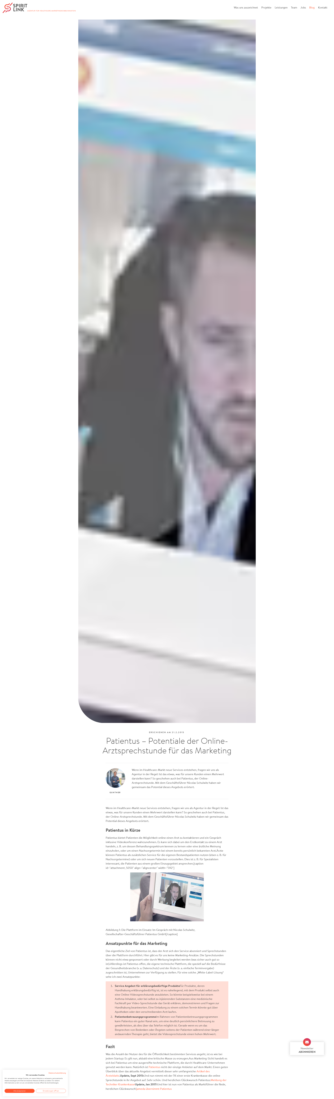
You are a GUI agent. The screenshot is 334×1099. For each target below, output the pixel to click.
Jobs (303, 7)
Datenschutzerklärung (57, 1073)
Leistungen (281, 7)
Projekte (266, 7)
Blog (312, 7)
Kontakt (322, 7)
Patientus (155, 1067)
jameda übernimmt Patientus (154, 1089)
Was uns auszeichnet (246, 7)
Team (294, 7)
